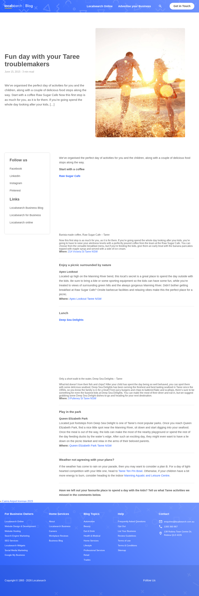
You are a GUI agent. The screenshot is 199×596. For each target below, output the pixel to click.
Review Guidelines (127, 536)
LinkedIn (15, 176)
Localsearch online (21, 222)
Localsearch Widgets (15, 545)
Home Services (91, 540)
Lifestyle (88, 545)
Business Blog (56, 540)
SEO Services (11, 540)
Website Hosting (13, 531)
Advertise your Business (134, 6)
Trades (87, 560)
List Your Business (127, 531)
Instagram (16, 183)
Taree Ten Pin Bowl (130, 471)
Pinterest (15, 190)
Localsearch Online (100, 6)
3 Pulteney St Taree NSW (82, 398)
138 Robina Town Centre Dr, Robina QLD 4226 (175, 533)
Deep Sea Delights (71, 319)
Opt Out (122, 526)
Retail (86, 555)
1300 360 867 (168, 527)
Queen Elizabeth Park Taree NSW (90, 445)
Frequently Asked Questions (132, 521)
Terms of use (124, 540)
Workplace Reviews (58, 536)
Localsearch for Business (25, 215)
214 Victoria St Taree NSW (83, 251)
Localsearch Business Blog (26, 207)
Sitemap (122, 550)
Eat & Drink (89, 531)
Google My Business (15, 555)
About (52, 521)
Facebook (16, 168)
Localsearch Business (59, 526)
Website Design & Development (20, 526)
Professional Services (94, 550)
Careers (53, 531)
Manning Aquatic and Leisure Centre (146, 475)
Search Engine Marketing (17, 536)
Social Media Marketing (16, 550)
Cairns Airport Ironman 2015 (17, 501)
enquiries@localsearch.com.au (176, 521)
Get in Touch (182, 6)
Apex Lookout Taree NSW (85, 298)
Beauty (87, 526)
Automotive (89, 521)
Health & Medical (92, 536)
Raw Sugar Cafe (69, 176)
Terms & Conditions (127, 545)
